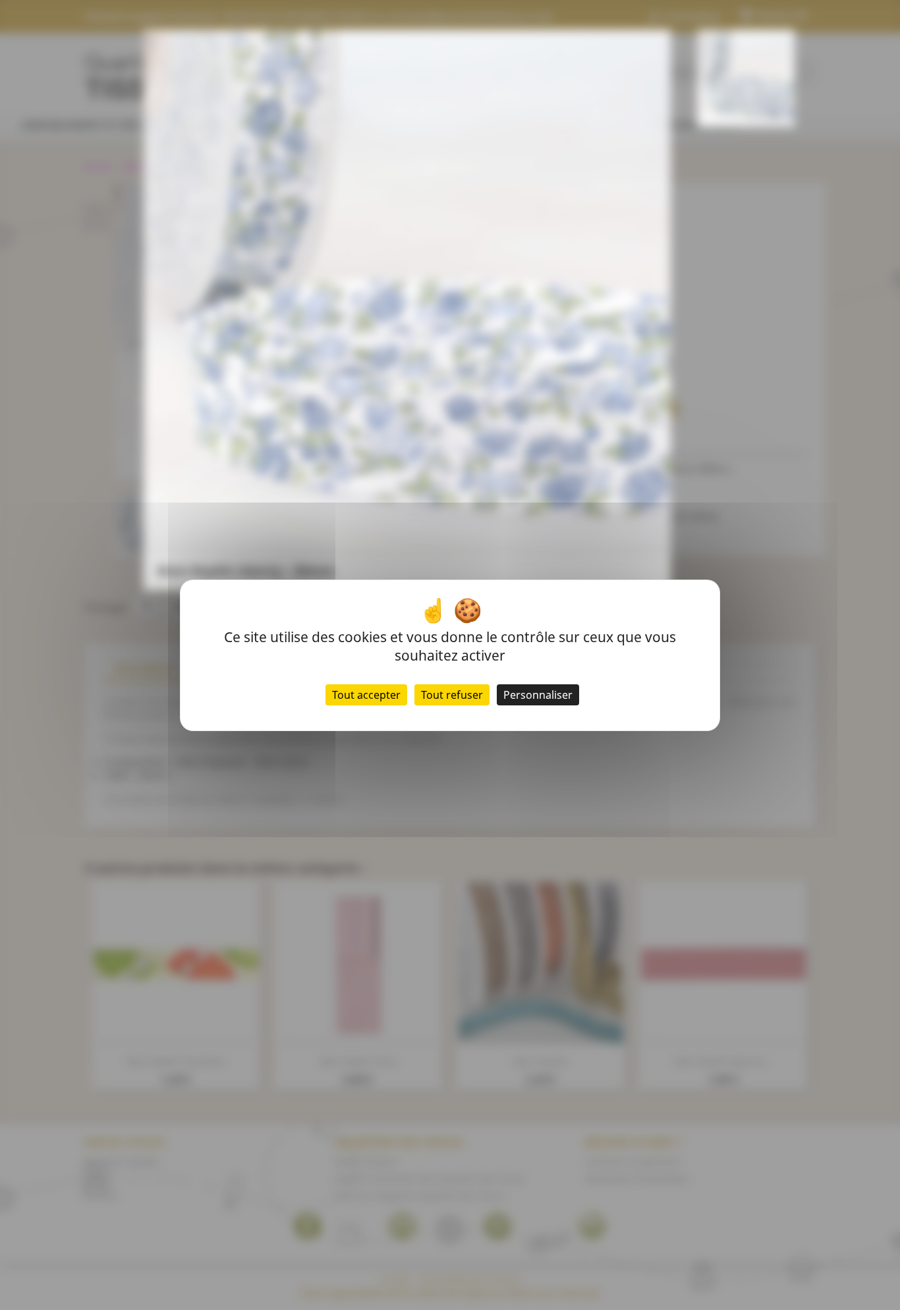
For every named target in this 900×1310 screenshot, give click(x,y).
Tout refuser (452, 695)
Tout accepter (366, 695)
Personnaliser (538, 695)
